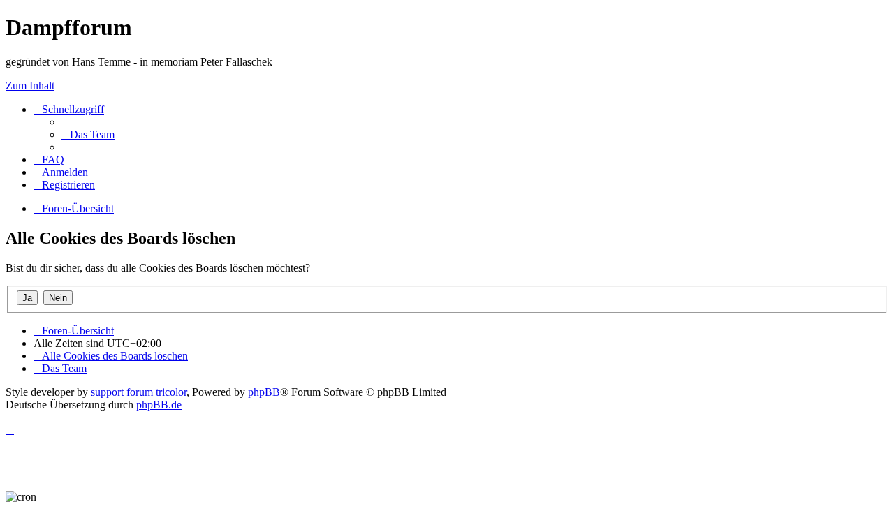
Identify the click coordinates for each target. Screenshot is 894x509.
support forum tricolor (138, 392)
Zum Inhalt (30, 85)
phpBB (264, 392)
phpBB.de (159, 405)
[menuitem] (88, 134)
